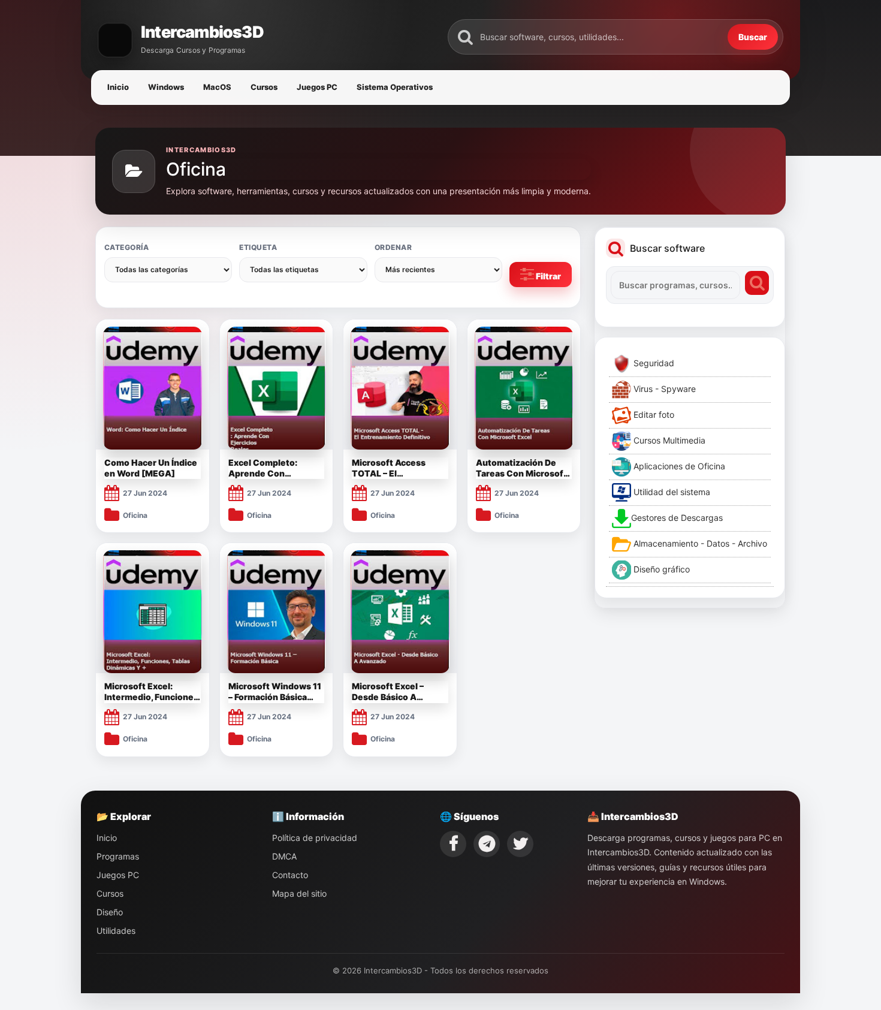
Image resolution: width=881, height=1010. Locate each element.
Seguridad (652, 363)
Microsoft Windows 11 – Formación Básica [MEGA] (274, 692)
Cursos (264, 87)
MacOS (217, 87)
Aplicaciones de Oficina (678, 466)
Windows (166, 87)
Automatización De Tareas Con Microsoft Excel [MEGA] (521, 468)
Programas (117, 856)
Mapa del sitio (299, 893)
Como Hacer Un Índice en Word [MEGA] (150, 467)
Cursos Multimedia (668, 440)
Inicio (118, 87)
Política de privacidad (314, 838)
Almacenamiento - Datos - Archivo (699, 543)
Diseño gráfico (660, 569)
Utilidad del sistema (670, 492)
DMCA (284, 856)
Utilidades (115, 930)
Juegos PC (317, 87)
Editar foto (652, 414)
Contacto (290, 875)
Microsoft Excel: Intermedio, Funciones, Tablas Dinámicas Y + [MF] (152, 692)
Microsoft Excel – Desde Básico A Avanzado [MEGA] (390, 692)
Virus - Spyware (663, 389)
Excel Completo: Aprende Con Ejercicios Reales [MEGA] (264, 468)
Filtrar (547, 276)
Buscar (752, 37)
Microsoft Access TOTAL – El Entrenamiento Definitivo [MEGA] (390, 468)
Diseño (109, 912)
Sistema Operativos (395, 87)
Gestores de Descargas (677, 517)
